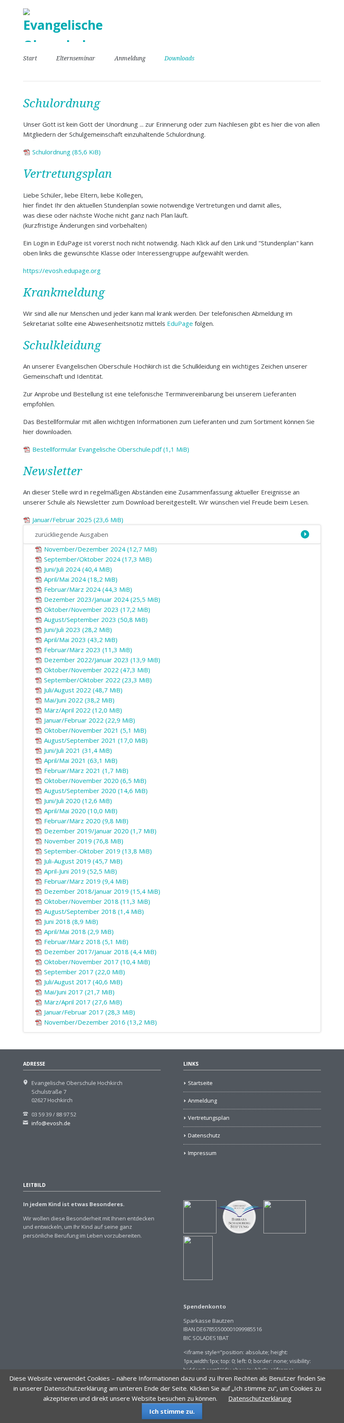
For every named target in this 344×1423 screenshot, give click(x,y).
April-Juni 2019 (80, 871)
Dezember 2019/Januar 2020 (100, 831)
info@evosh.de (50, 1123)
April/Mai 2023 (80, 639)
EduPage (180, 323)
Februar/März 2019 (86, 881)
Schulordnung (66, 152)
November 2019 (83, 841)
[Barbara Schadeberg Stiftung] (239, 1231)
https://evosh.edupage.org (62, 270)
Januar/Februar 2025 (77, 519)
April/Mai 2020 (80, 810)
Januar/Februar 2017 (89, 1012)
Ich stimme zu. (172, 1411)
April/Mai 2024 (80, 579)
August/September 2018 (94, 911)
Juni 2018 (71, 921)
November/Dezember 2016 (100, 1022)
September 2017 (84, 972)
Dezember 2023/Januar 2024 (102, 599)
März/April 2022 (83, 710)
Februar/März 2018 (86, 941)
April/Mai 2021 (80, 760)
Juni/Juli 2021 (78, 750)
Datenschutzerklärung (260, 1398)
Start (30, 58)
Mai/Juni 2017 (79, 992)
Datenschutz (204, 1135)
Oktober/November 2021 (95, 730)
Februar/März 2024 (88, 589)
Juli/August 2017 (83, 982)
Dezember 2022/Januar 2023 (102, 660)
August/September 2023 (96, 619)
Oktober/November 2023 (97, 609)
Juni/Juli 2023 (78, 629)
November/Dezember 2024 (100, 549)
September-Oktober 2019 (98, 851)
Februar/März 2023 (88, 649)
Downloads (179, 58)
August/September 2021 (96, 740)
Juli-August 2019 (83, 861)
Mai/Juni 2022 (79, 700)
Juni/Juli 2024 (78, 569)
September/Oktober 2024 (98, 559)
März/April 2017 (83, 1002)
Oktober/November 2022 (97, 670)
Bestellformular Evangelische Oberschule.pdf (110, 449)
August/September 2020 (96, 790)
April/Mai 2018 (79, 931)
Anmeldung (130, 58)
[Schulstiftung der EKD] (199, 1231)
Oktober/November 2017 (97, 961)
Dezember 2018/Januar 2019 (102, 891)
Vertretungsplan (208, 1117)
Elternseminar (75, 58)
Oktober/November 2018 (97, 901)
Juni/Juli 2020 (78, 800)
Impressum (202, 1153)
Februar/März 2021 (86, 770)
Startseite (200, 1083)
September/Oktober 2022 (98, 680)
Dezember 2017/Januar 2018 (100, 951)
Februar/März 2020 (86, 821)
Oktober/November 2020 (95, 780)
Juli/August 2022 (83, 690)
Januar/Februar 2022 (89, 720)
